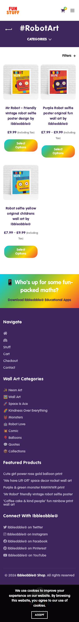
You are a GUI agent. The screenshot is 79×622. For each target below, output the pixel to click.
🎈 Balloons (12, 437)
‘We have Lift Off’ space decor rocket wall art (37, 480)
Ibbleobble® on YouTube (26, 555)
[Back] (8, 29)
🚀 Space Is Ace (15, 404)
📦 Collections (14, 451)
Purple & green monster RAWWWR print (34, 487)
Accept (39, 615)
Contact (9, 367)
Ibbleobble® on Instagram (27, 534)
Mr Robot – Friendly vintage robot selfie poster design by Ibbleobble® (20, 116)
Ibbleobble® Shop (31, 575)
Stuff (7, 347)
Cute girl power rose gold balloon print (32, 474)
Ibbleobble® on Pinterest (26, 548)
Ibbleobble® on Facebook (27, 541)
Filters (66, 55)
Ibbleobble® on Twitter (25, 527)
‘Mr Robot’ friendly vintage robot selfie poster (38, 494)
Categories (37, 39)
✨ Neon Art (12, 390)
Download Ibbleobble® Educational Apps (39, 300)
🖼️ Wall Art (12, 397)
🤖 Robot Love (14, 424)
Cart (6, 354)
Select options (20, 145)
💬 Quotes (11, 444)
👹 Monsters (13, 417)
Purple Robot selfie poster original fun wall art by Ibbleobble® (58, 116)
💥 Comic (10, 431)
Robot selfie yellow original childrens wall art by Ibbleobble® (21, 216)
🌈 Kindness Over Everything (25, 410)
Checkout (10, 361)
